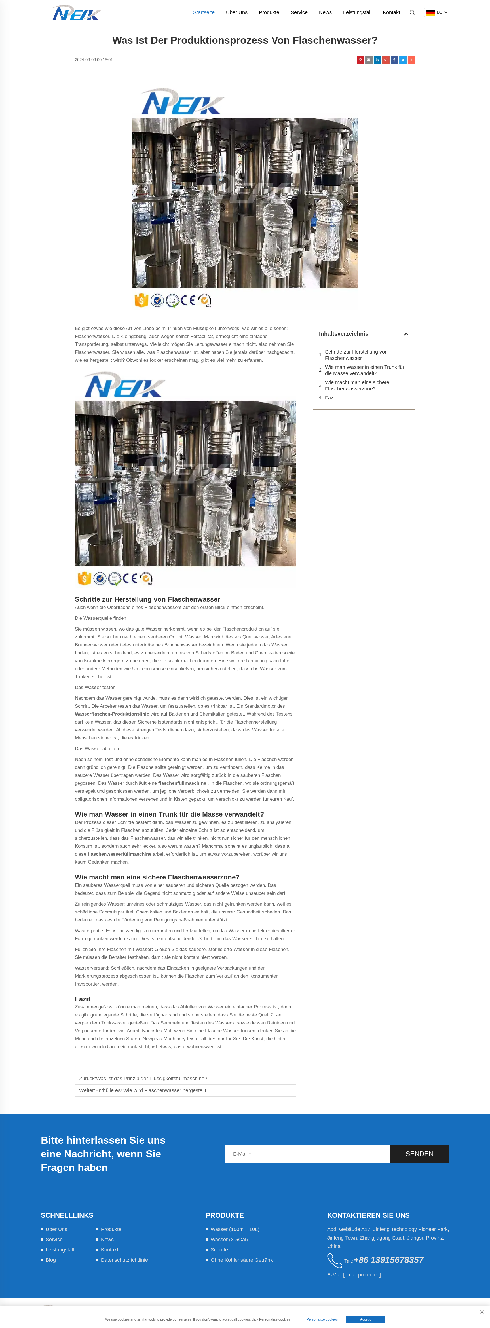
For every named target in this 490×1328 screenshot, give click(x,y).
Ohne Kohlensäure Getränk (242, 1260)
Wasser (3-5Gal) (229, 1239)
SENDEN (419, 1154)
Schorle (219, 1250)
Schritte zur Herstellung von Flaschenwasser (356, 355)
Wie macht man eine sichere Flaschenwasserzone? (357, 386)
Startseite (204, 12)
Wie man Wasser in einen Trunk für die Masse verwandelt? (364, 370)
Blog (51, 1260)
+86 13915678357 (389, 1259)
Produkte (269, 12)
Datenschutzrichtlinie (124, 1260)
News (325, 12)
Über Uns (237, 12)
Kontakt (391, 12)
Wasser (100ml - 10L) (235, 1229)
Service (299, 12)
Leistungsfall (357, 12)
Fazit (330, 398)
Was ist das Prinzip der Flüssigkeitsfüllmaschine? (151, 1078)
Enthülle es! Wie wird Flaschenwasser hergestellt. (151, 1090)
